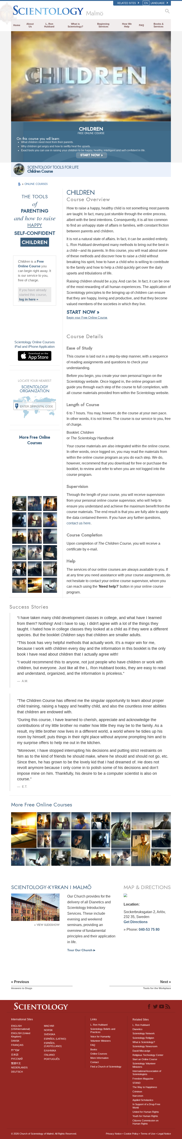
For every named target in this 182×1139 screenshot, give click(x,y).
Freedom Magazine (143, 1078)
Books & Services (159, 25)
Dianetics (137, 1029)
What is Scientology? (75, 25)
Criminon (137, 1091)
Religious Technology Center (148, 1055)
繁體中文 (16, 1063)
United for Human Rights (146, 1111)
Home (16, 25)
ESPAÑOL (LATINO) (55, 1038)
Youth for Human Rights (145, 1116)
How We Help (127, 25)
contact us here (79, 523)
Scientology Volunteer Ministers (144, 1065)
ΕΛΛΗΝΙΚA (50, 1050)
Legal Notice (164, 1133)
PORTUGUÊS (51, 1059)
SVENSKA (49, 1034)
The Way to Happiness (145, 1087)
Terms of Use (148, 1133)
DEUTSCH (17, 1071)
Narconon (138, 1095)
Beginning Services (103, 25)
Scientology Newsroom (145, 1046)
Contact (94, 1062)
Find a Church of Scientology (105, 1066)
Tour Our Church (81, 950)
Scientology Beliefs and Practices (102, 1030)
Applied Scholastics (143, 1100)
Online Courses (98, 1053)
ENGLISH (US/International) (20, 1027)
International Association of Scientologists (147, 1073)
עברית (15, 1050)
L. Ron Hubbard (49, 25)
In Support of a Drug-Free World (146, 1106)
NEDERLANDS (19, 1067)
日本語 (14, 1054)
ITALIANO (49, 1054)
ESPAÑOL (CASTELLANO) (53, 1044)
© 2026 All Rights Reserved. (44, 1133)
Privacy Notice (114, 1133)
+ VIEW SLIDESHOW (46, 925)
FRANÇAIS (17, 1045)
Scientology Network (144, 1033)
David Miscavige (141, 1050)
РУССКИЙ (17, 1058)
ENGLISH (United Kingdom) (20, 1035)
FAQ (141, 25)
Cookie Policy (131, 1133)
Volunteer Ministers (100, 1040)
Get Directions (136, 922)
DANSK (15, 1040)
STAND (136, 1083)
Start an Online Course (145, 1059)
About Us (30, 25)
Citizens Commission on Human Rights (145, 1122)
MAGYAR (49, 1025)
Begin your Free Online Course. (87, 317)
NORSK (48, 1030)
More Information (99, 1058)
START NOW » (91, 155)
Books (93, 1049)
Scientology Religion (143, 1038)
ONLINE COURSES (36, 184)
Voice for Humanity (100, 1036)
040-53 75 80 (149, 929)
